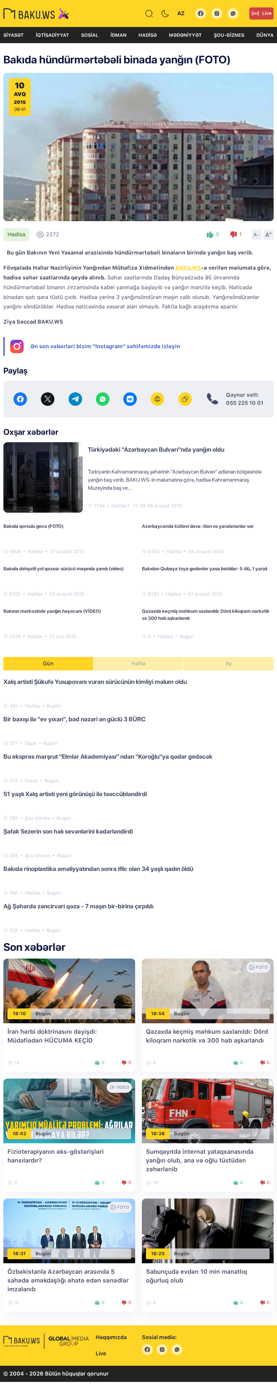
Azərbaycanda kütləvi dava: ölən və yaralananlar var (198, 526)
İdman (118, 35)
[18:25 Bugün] (208, 1230)
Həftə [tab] (138, 663)
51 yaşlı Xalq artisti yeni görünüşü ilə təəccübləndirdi (75, 793)
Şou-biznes (229, 35)
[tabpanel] (138, 805)
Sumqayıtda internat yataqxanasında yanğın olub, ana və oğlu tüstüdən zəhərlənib (199, 1160)
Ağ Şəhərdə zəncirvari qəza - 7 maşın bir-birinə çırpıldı (78, 906)
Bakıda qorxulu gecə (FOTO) (33, 526)
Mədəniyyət (185, 35)
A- (257, 234)
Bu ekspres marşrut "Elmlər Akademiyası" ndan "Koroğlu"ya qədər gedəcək (107, 756)
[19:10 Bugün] (69, 990)
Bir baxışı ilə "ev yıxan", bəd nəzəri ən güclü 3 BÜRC (74, 719)
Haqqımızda (111, 1337)
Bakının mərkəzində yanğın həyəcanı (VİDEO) (52, 611)
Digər (30, 743)
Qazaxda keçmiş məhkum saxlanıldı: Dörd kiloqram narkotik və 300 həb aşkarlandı (206, 614)
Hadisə (147, 35)
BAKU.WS (188, 268)
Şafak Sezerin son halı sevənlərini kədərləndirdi (68, 831)
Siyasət (13, 35)
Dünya (265, 35)
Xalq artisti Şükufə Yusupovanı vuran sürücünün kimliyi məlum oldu (95, 681)
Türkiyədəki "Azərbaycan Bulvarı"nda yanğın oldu (156, 449)
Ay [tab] (229, 663)
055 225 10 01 (244, 403)
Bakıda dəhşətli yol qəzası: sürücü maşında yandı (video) (63, 568)
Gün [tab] (48, 663)
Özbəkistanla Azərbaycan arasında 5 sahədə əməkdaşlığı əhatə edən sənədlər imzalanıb (68, 1280)
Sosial (89, 35)
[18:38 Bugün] (208, 1110)
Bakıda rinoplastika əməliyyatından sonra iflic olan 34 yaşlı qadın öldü (98, 868)
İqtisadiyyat (52, 35)
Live (267, 13)
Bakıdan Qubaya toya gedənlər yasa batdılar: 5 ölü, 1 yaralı (204, 568)
